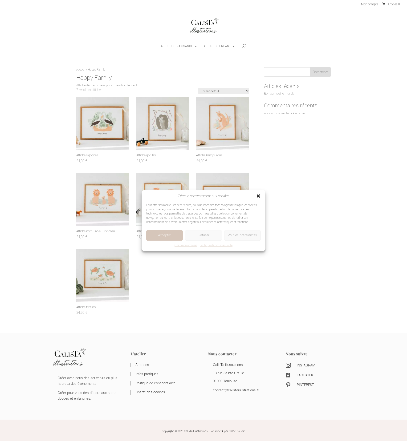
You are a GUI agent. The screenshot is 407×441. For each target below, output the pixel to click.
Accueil (80, 69)
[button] (258, 196)
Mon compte (369, 4)
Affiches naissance (177, 46)
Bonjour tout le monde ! (280, 93)
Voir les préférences (242, 235)
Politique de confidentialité (216, 245)
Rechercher (320, 72)
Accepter (164, 235)
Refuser (203, 235)
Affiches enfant (217, 46)
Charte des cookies (186, 245)
